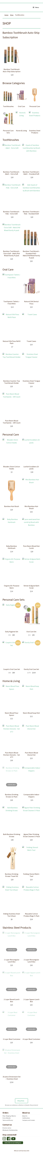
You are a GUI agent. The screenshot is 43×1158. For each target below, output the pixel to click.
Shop (11, 15)
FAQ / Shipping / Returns (9, 1116)
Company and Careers (28, 1120)
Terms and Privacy (8, 1120)
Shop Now (20, 1101)
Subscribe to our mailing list (13, 1142)
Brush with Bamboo (12, 7)
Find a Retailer (7, 1118)
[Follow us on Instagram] (5, 1139)
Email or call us (7, 1128)
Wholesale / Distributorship (10, 1130)
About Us (24, 1116)
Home (6, 15)
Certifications (26, 1118)
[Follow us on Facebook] (9, 1139)
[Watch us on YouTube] (13, 1139)
